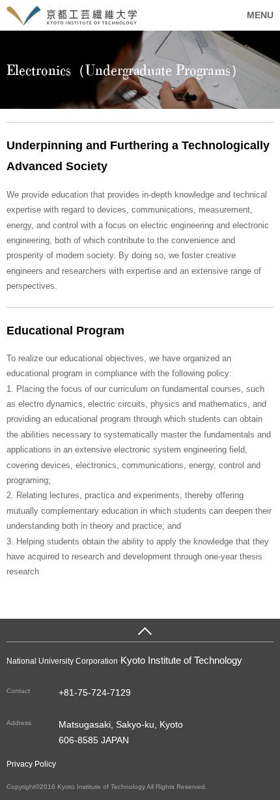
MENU (260, 15)
